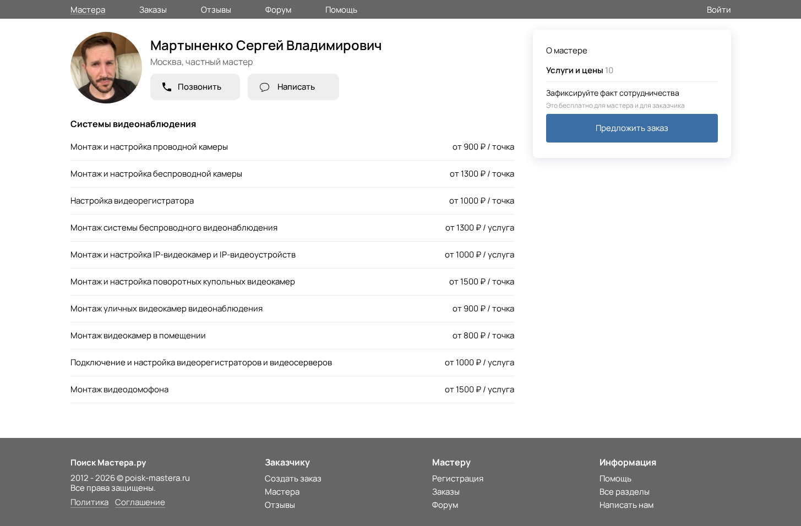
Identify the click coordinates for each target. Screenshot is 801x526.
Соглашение (140, 502)
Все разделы (625, 491)
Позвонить (199, 86)
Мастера (87, 9)
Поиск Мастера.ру (108, 462)
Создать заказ (293, 478)
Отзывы (216, 9)
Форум (278, 9)
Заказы (153, 9)
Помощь (341, 9)
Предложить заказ (632, 128)
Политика (89, 502)
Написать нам (626, 505)
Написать (296, 86)
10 (579, 70)
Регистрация (457, 478)
